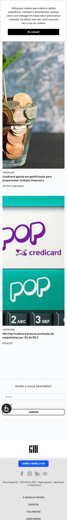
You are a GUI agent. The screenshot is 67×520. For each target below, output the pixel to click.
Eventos (33, 504)
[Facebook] (22, 474)
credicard (8, 172)
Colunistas (34, 511)
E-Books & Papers (33, 497)
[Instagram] (30, 474)
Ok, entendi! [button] (33, 32)
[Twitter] (37, 474)
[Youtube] (45, 474)
